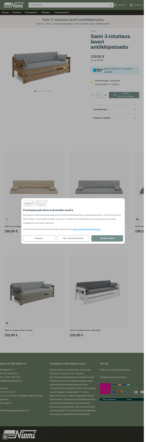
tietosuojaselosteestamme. (87, 229)
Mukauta (39, 238)
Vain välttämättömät (73, 238)
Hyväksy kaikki (107, 238)
